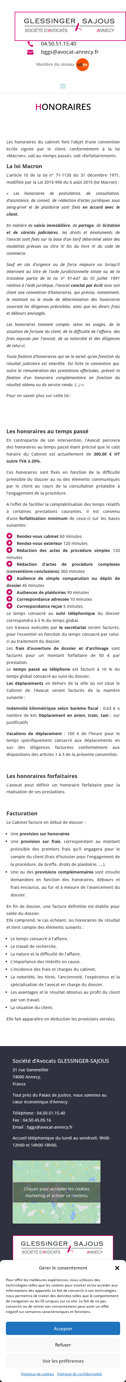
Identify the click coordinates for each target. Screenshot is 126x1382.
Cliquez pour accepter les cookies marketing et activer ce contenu (56, 1192)
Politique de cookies (37, 1373)
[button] (117, 1268)
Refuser (63, 1345)
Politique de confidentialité (79, 1373)
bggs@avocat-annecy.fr (70, 51)
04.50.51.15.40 (58, 43)
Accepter (63, 1328)
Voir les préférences (63, 1361)
